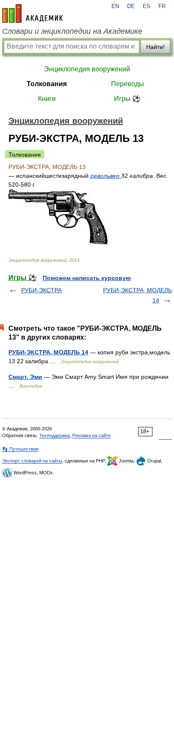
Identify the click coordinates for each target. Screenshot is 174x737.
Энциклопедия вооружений (87, 69)
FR (162, 6)
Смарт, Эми (25, 376)
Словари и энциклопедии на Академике (72, 31)
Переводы (127, 83)
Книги (47, 98)
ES (146, 6)
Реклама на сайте (91, 435)
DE (131, 6)
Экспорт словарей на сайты (32, 460)
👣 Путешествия (20, 448)
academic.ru (32, 13)
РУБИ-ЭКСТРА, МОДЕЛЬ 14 (48, 352)
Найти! (155, 47)
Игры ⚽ (127, 98)
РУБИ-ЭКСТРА (41, 290)
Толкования (47, 83)
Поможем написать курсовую (87, 278)
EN (115, 6)
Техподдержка (54, 435)
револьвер (105, 175)
